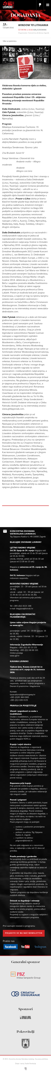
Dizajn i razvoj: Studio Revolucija (25, 1063)
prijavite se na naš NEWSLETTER (23, 933)
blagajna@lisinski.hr (24, 609)
